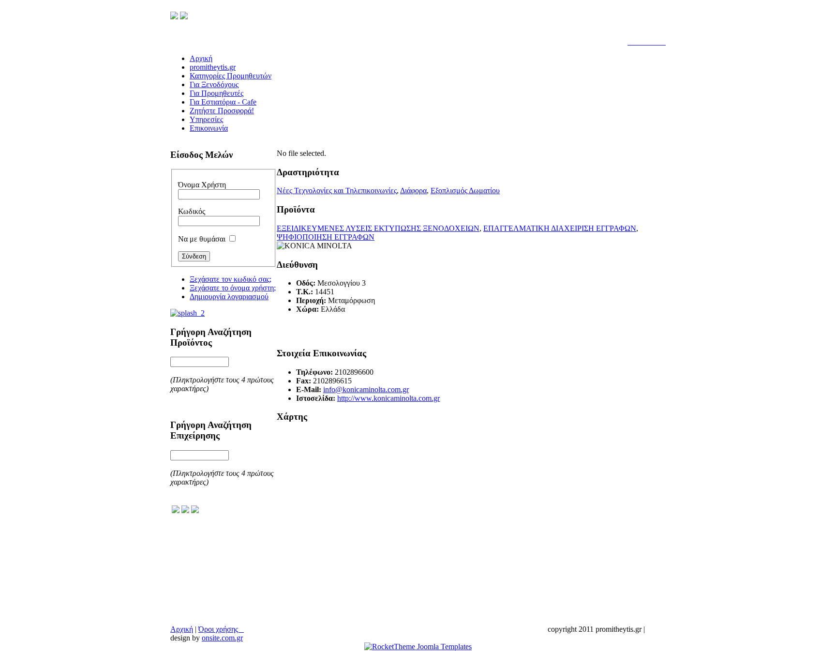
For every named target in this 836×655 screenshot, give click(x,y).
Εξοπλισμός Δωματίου (465, 190)
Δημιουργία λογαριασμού (229, 296)
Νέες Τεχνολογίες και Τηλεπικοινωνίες (337, 190)
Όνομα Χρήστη (202, 185)
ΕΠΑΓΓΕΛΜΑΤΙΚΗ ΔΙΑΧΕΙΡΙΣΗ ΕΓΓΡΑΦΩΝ (559, 228)
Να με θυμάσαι (201, 239)
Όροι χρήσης (221, 629)
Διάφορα (413, 190)
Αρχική (181, 629)
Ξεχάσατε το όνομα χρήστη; (233, 288)
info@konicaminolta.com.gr (366, 389)
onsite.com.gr (222, 638)
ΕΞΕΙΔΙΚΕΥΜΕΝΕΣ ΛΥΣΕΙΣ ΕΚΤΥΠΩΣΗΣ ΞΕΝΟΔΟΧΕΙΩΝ (378, 228)
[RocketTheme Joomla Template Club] (418, 646)
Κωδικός (191, 211)
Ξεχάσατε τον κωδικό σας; (230, 279)
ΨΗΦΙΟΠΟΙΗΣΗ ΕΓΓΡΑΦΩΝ (325, 237)
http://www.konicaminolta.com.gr (388, 398)
